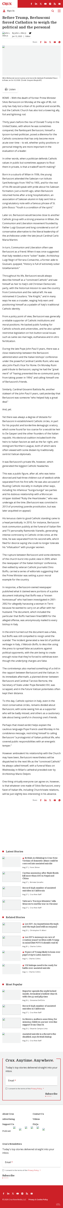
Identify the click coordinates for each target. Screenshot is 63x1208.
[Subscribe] (59, 3)
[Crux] (7, 3)
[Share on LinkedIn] (45, 42)
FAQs (35, 1124)
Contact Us (38, 1114)
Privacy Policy (36, 1088)
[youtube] (45, 3)
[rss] (54, 3)
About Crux (8, 1114)
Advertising (8, 1119)
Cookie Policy (42, 1199)
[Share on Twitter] (50, 42)
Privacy (31, 1199)
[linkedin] (36, 3)
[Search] (52, 10)
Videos (36, 1119)
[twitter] (40, 3)
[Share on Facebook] (40, 42)
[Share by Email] (54, 42)
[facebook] (31, 3)
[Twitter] (30, 33)
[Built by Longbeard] (58, 1204)
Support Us (8, 1124)
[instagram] (50, 3)
